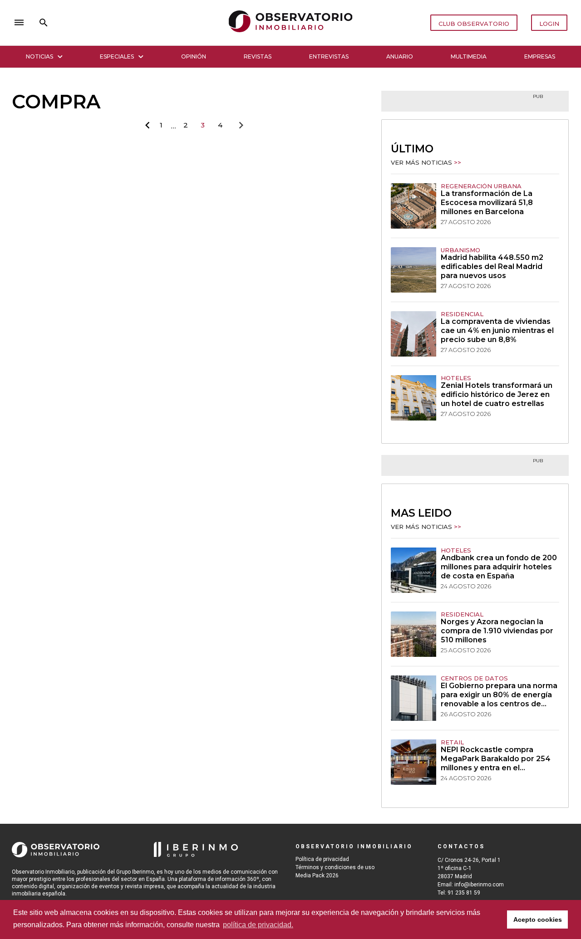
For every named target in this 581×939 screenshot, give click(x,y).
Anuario (399, 56)
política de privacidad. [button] (258, 925)
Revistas (257, 56)
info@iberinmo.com (479, 884)
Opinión (193, 56)
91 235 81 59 (464, 893)
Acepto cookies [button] (537, 919)
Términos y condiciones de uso (334, 867)
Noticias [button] (39, 56)
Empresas (539, 56)
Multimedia (469, 56)
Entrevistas (329, 56)
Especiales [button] (117, 56)
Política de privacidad (322, 859)
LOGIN (549, 23)
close (139, 22)
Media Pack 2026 (317, 875)
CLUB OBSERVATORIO (473, 23)
